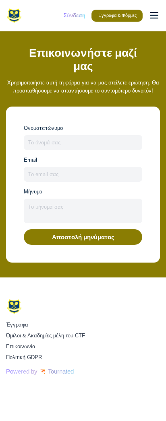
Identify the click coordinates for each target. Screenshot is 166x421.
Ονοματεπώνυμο (43, 128)
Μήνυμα (33, 192)
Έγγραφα (17, 325)
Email (30, 160)
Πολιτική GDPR (24, 357)
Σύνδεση (74, 15)
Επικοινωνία (20, 346)
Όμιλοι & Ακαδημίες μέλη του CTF (45, 336)
